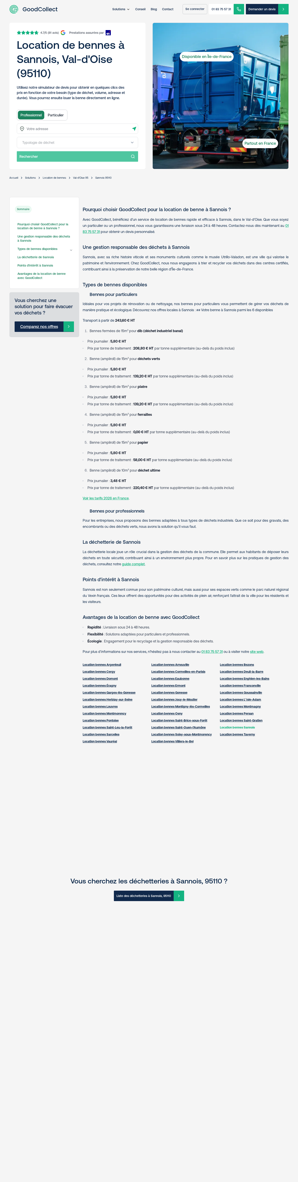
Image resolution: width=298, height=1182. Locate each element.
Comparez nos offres (39, 326)
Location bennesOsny (167, 713)
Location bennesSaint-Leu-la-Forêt (107, 727)
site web (257, 652)
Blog (154, 9)
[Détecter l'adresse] (134, 129)
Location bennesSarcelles (101, 734)
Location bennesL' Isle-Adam (240, 699)
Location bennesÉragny (99, 685)
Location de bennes (54, 177)
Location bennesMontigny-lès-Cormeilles (180, 706)
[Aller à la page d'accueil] (33, 9)
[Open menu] (132, 142)
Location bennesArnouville (170, 664)
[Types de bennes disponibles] (71, 250)
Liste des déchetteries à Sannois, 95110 (143, 896)
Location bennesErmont (168, 685)
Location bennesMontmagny (240, 706)
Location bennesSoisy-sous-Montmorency (181, 734)
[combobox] (77, 129)
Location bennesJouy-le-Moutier (174, 699)
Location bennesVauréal (100, 741)
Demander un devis (262, 9)
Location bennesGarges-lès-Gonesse (109, 692)
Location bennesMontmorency (104, 713)
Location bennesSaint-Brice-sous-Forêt (179, 720)
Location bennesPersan (236, 713)
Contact (167, 9)
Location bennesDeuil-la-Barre (241, 671)
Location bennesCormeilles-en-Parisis (178, 671)
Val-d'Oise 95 (80, 177)
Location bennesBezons (237, 664)
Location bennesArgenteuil (102, 664)
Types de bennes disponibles (37, 249)
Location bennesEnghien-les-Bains (244, 678)
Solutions (118, 9)
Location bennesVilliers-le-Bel (172, 741)
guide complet (133, 564)
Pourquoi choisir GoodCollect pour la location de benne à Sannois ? (42, 226)
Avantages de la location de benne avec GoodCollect (41, 275)
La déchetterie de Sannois (35, 257)
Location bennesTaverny (237, 734)
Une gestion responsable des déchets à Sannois (43, 238)
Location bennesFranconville (240, 685)
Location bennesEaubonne (170, 678)
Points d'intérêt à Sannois (35, 265)
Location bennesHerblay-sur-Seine (107, 699)
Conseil (140, 9)
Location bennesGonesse (169, 692)
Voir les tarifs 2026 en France (106, 498)
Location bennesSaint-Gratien (241, 720)
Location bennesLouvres (100, 706)
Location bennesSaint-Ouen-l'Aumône (178, 727)
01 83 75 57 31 (221, 9)
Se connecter (194, 9)
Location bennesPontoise (101, 720)
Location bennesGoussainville (241, 692)
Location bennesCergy (99, 671)
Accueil (13, 177)
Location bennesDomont (100, 678)
